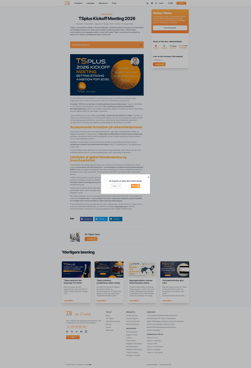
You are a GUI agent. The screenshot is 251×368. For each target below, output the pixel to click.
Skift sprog (135, 186)
